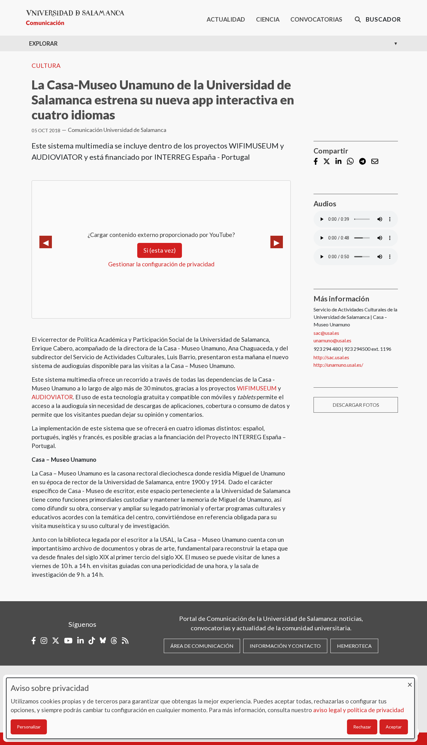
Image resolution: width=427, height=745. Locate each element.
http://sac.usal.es (331, 357)
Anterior (45, 242)
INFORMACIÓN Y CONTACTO (285, 646)
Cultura (46, 65)
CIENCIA (267, 19)
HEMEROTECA (354, 646)
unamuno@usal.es (332, 340)
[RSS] (125, 640)
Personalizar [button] (29, 726)
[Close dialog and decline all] (409, 682)
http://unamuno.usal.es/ (338, 365)
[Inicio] (77, 17)
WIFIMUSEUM (257, 388)
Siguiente (276, 242)
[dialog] (210, 708)
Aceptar (394, 726)
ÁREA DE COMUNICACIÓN (202, 646)
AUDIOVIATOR (52, 396)
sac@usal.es (326, 333)
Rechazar (362, 726)
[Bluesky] (103, 640)
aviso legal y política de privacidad (358, 709)
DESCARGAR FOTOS (356, 405)
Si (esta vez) (159, 250)
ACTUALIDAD (226, 19)
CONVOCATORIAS (316, 19)
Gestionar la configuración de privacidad (161, 264)
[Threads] (114, 640)
